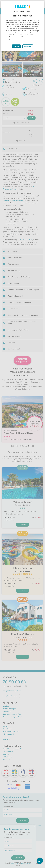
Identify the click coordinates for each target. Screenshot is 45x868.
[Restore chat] (40, 861)
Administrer (28, 46)
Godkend (16, 46)
